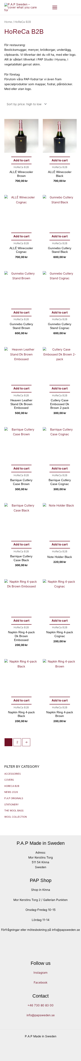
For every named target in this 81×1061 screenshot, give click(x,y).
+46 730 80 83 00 (40, 1005)
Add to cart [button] (21, 160)
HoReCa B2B (11, 786)
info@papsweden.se (41, 1015)
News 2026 (11, 792)
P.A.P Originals (13, 798)
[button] (66, 7)
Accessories (12, 773)
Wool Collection (15, 816)
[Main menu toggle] (55, 7)
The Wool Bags (14, 810)
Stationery (11, 804)
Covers (9, 779)
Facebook (40, 982)
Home (8, 21)
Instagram (40, 972)
